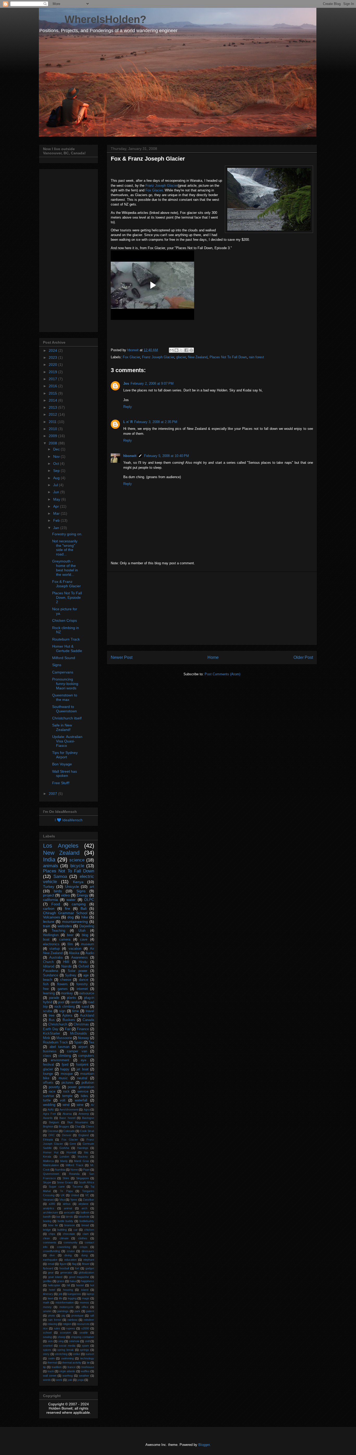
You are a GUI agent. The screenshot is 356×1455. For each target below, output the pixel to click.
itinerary (48, 1293)
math (46, 1302)
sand (85, 1006)
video (65, 895)
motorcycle (66, 1307)
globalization (86, 1272)
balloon (85, 1212)
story (46, 1354)
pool (61, 1002)
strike (76, 1354)
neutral (82, 1078)
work (59, 1379)
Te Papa (66, 1191)
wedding (49, 1105)
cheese (65, 980)
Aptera (67, 1015)
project (48, 895)
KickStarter (51, 1033)
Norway (83, 1038)
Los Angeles (60, 845)
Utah (81, 930)
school (47, 1332)
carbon (48, 908)
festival (48, 1064)
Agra (87, 1109)
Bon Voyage (62, 764)
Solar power (77, 971)
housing (68, 1289)
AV (92, 1104)
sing (61, 1341)
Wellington (51, 935)
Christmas (81, 1024)
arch (84, 1208)
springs (84, 1349)
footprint (82, 1064)
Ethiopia (48, 1139)
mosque (67, 1074)
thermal (52, 1362)
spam (85, 1345)
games (63, 989)
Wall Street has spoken (64, 773)
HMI (66, 962)
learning (49, 993)
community (70, 1242)
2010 (53, 429)
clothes (82, 1238)
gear (51, 1272)
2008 (53, 443)
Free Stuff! (61, 783)
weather (84, 1375)
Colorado (69, 1131)
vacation (75, 949)
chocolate (69, 1233)
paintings (63, 1311)
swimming (67, 1358)
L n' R (128, 422)
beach (47, 980)
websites (65, 926)
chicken (89, 1229)
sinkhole (74, 1341)
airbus (67, 1203)
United (75, 1195)
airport (83, 1047)
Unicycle (72, 886)
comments (49, 1242)
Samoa (60, 876)
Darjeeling (86, 926)
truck (50, 1371)
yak (69, 1379)
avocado (69, 1212)
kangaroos (74, 1293)
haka (73, 1281)
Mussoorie (64, 1038)
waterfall (81, 1100)
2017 (53, 379)
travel (90, 1011)
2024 (53, 350)
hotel (52, 1289)
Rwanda (74, 1173)
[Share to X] (181, 350)
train (46, 926)
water (71, 899)
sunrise (48, 1096)
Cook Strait (87, 1131)
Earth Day (50, 1029)
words (47, 1379)
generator (66, 1272)
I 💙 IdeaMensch (69, 820)
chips (51, 1233)
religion (67, 1323)
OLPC (89, 899)
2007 (53, 793)
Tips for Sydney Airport (65, 754)
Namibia (60, 1169)
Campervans (62, 672)
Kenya (78, 882)
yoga (80, 1379)
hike (84, 917)
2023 (53, 357)
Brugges (64, 1126)
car (75, 1229)
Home (213, 657)
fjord (65, 1064)
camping (79, 904)
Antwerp (83, 1113)
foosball (64, 1268)
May (57, 499)
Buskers (69, 1020)
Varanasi (48, 1199)
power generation (81, 1087)
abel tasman (60, 1047)
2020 (53, 364)
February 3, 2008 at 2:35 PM (155, 422)
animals (50, 865)
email (51, 1263)
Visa (62, 1199)
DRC (51, 1135)
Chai (78, 1126)
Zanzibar (88, 1199)
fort (77, 1268)
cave (83, 939)
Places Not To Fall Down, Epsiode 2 (67, 597)
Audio (89, 953)
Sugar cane (57, 1186)
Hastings (82, 1147)
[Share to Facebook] (186, 350)
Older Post (303, 657)
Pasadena (50, 971)
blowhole (83, 1216)
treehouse (87, 1367)
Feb (57, 520)
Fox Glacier (154, 190)
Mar (57, 513)
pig (63, 1315)
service (82, 1091)
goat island (55, 1276)
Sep (57, 470)
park (77, 1311)
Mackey (83, 1156)
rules (57, 1328)
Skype (47, 1182)
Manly (64, 1161)
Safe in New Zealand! (62, 727)
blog (85, 935)
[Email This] (171, 350)
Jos (126, 383)
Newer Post (121, 657)
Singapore (82, 1178)
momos (84, 1302)
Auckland (87, 1015)
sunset (89, 1354)
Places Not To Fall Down (228, 357)
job (60, 1293)
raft (92, 1315)
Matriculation (51, 1165)
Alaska (74, 953)
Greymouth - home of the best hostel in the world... (65, 567)
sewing (47, 1337)
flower (86, 1263)
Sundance (50, 975)
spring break (65, 1349)
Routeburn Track (66, 639)
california (50, 899)
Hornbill (71, 1152)
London (64, 1156)
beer (70, 935)
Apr (56, 506)
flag (74, 1263)
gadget (89, 1268)
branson (69, 1225)
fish (45, 984)
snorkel (47, 1345)
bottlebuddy (86, 1221)
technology (87, 1358)
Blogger (204, 1445)
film (70, 944)
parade (54, 998)
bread (85, 1225)
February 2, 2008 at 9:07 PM (152, 383)
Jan (56, 528)
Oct (56, 463)
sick (50, 1341)
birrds (69, 1216)
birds (58, 891)
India (49, 859)
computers (86, 1056)
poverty (54, 1087)
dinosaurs (88, 1251)
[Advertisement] (212, 608)
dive (52, 1255)
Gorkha (64, 1147)
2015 (53, 393)
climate (64, 1238)
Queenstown (51, 1173)
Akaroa (67, 1113)
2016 (53, 386)
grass (60, 1281)
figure (63, 1263)
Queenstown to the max (64, 697)
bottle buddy (65, 1221)
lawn (50, 1298)
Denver (66, 1135)
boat (46, 939)
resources (83, 1323)
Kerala (47, 1156)
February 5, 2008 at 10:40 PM (166, 456)
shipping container (82, 1337)
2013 (53, 407)
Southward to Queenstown (64, 709)
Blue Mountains (77, 1122)
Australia (56, 957)
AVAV (50, 1109)
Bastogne (88, 1117)
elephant (88, 1259)
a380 (52, 1203)
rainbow (72, 1319)
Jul (56, 485)
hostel (80, 1285)
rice (45, 1328)
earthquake (50, 1259)
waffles (85, 1371)
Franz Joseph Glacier (161, 185)
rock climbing (64, 1006)
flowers (62, 984)
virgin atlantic (67, 1371)
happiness (87, 1281)
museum (87, 944)
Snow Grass (65, 1182)
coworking (63, 1246)
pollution (88, 1082)
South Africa (86, 1182)
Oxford (83, 966)
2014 (53, 400)
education (70, 1259)
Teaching (58, 930)
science (76, 860)
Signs (56, 665)
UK (63, 1195)
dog (70, 917)
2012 (53, 414)
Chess (90, 1126)
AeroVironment (68, 1109)
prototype (77, 1315)
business (50, 1051)
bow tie (53, 1225)
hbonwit (129, 456)
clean (46, 1238)
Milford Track (74, 1165)
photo (51, 1315)
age (86, 975)
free (46, 989)
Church (48, 962)
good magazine (79, 1276)
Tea (91, 1042)
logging (72, 1298)
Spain (78, 1042)
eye (83, 1060)
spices (47, 1349)
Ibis (86, 1152)
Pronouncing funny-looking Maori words (65, 683)
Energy (82, 895)
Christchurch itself (67, 718)
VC (87, 1195)
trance (71, 1367)
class (47, 1056)
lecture (48, 921)
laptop (90, 1293)
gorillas (47, 1281)
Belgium (54, 1122)
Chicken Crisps (64, 620)
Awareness (79, 957)
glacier (181, 357)
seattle (83, 1332)
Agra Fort (49, 1113)
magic (86, 1298)
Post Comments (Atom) (222, 674)
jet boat (83, 1069)
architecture (50, 1212)
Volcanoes (51, 917)
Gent (73, 1143)
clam (86, 1233)
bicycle (77, 865)
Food (55, 904)
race (52, 1091)
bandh (47, 1216)
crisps (84, 1246)
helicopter (54, 1285)
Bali (84, 908)
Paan (86, 1169)
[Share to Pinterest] (191, 350)
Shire (66, 1178)
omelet (47, 1311)
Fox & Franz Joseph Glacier (66, 583)
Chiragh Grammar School (65, 913)
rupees (70, 1328)
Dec (57, 449)
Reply (127, 407)
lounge (48, 1074)
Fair (68, 1029)
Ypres (73, 1199)
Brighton (48, 1126)
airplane (83, 1203)
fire (67, 908)
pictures (67, 1082)
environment (60, 1060)
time (75, 1011)
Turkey (48, 886)
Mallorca (48, 1161)
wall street (49, 1375)
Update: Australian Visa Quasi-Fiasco (67, 741)
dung (84, 1255)
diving (68, 1255)
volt (62, 1100)
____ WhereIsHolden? (92, 19)
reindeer (89, 1319)
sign (62, 1011)
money (47, 1307)
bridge (47, 1229)
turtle (47, 1100)
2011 (53, 422)
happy (64, 1069)
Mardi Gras (81, 1161)
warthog (68, 1375)
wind (66, 1105)
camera (64, 939)
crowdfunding (51, 1251)
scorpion (65, 1332)
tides (84, 1096)
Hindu (83, 962)
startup (54, 949)
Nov (57, 456)
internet (82, 989)
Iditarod (48, 966)
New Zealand (197, 357)
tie (88, 1362)
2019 (53, 372)
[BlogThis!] (176, 350)
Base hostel (67, 1117)
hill (68, 1285)
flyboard (48, 1268)
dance (83, 980)
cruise (71, 1251)
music (63, 1078)
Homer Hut (50, 1152)
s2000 (85, 1328)
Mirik (46, 1038)
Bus (52, 1020)
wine (80, 1105)
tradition (57, 1367)
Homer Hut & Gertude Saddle (67, 648)
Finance (83, 1029)
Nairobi (66, 966)
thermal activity (71, 1362)
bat (58, 1216)
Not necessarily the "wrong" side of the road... (64, 547)
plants (71, 998)
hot (92, 1285)
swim (51, 1358)
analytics (48, 1208)
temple (67, 1096)
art (92, 886)
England (83, 1135)
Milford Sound (63, 658)
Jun (56, 492)
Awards (48, 1117)
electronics (51, 944)
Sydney (70, 975)
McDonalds (78, 1033)
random (76, 1002)
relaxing (52, 1323)
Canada (88, 1020)
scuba (47, 1011)
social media (67, 1345)
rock (66, 1091)
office (85, 1307)
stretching (61, 1354)
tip (44, 1367)
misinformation (65, 1302)
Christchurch (57, 1024)
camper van (77, 1051)
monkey (67, 993)
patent (90, 1311)
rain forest (256, 357)
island (84, 1289)
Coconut (52, 1131)
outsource (86, 993)
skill (87, 1341)
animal (68, 1208)
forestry (82, 984)
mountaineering (75, 921)
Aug (57, 478)
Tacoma (77, 1186)
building (62, 1229)
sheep (61, 1337)
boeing (47, 1221)
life (60, 1298)
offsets (48, 1082)
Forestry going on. (67, 534)
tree (51, 1015)
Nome (74, 1169)
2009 (53, 436)
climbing (64, 1056)
